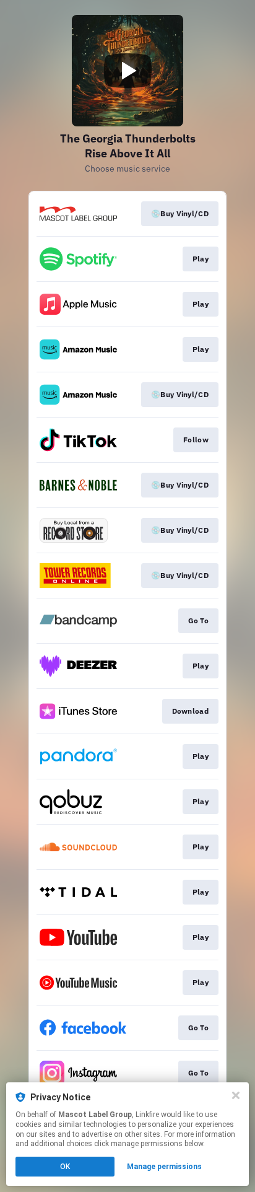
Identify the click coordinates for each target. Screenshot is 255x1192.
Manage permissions (164, 1166)
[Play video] (127, 70)
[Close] (236, 1095)
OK (65, 1166)
